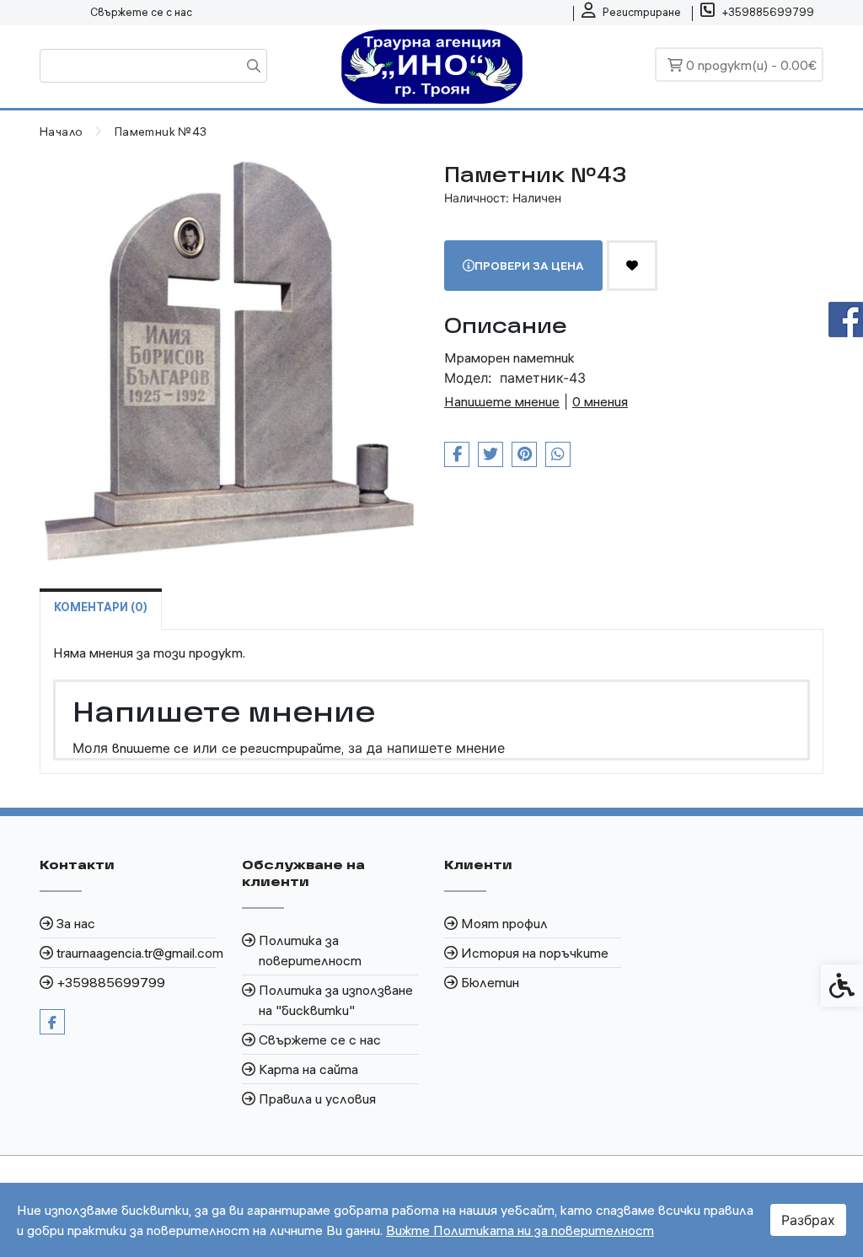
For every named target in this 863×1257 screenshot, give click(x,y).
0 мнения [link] (600, 401)
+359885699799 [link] (110, 982)
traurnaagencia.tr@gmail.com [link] (136, 952)
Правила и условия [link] (317, 1098)
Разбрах (808, 1219)
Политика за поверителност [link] (310, 950)
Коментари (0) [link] (100, 607)
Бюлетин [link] (490, 982)
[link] (631, 12)
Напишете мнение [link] (502, 401)
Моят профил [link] (504, 923)
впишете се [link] (150, 747)
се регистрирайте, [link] (283, 747)
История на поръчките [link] (534, 952)
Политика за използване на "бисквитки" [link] (336, 999)
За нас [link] (75, 923)
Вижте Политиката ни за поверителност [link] (520, 1230)
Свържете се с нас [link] (141, 12)
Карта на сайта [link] (308, 1069)
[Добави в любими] (632, 265)
